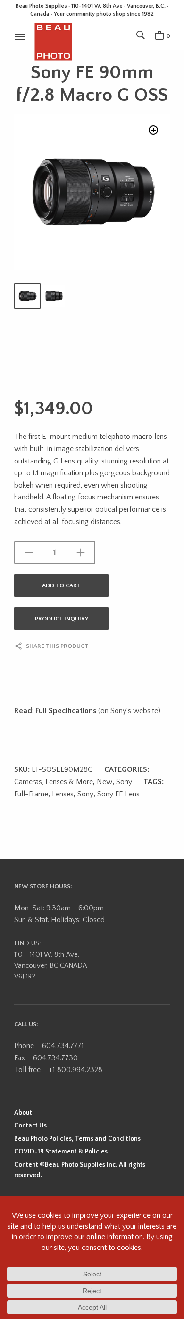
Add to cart (61, 585)
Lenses (63, 794)
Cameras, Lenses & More (53, 781)
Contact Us (30, 1125)
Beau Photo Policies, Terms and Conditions (77, 1139)
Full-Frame (31, 794)
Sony (124, 781)
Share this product (57, 646)
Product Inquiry (61, 618)
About (23, 1113)
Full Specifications (65, 711)
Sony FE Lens (118, 794)
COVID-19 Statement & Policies (61, 1151)
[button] (153, 130)
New (104, 781)
